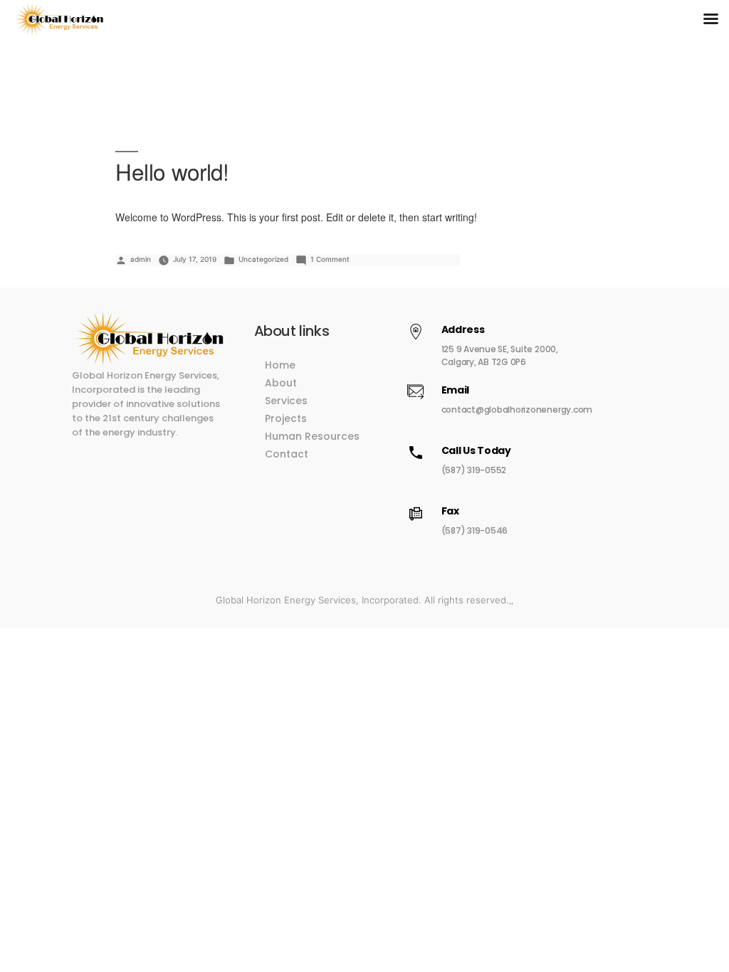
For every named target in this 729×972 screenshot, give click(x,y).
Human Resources (312, 436)
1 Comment (330, 259)
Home (280, 365)
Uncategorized (263, 259)
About (281, 383)
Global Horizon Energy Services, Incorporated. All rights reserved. (362, 600)
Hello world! (172, 171)
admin (140, 259)
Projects (286, 418)
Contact (286, 454)
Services (286, 400)
